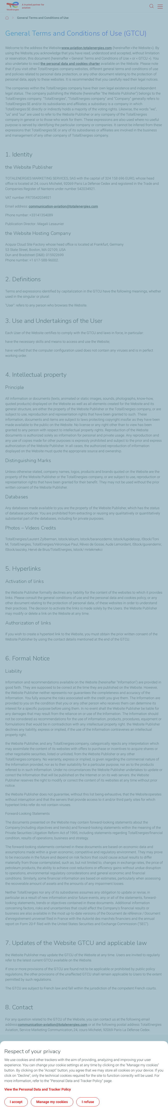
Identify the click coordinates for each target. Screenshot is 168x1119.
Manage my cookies (52, 1102)
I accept (16, 1102)
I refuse (88, 1102)
